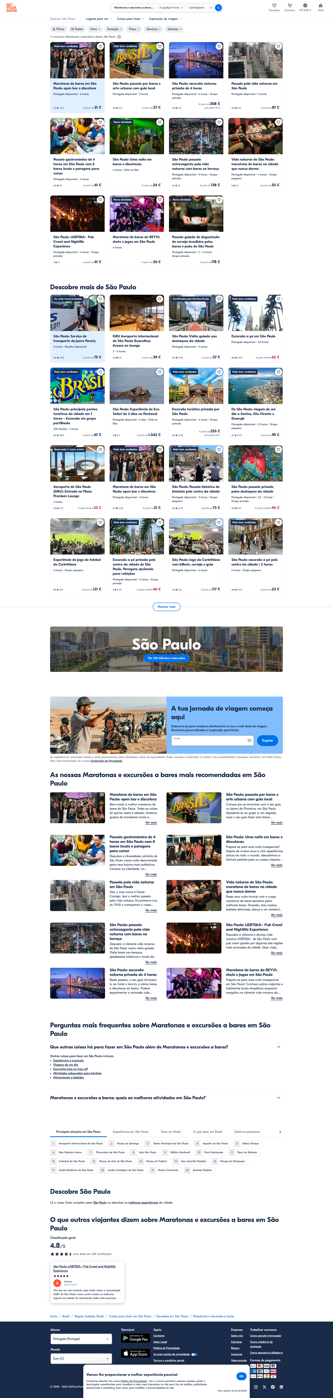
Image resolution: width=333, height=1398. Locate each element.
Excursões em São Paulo (172, 1316)
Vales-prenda (239, 1360)
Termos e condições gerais (168, 1360)
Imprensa (236, 1354)
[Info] (119, 36)
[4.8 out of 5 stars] (61, 1254)
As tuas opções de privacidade (171, 1354)
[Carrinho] (290, 5)
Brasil (66, 1316)
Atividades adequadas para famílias (77, 1073)
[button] (77, 77)
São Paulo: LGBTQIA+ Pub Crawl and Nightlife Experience (84, 1269)
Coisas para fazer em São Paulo (130, 1316)
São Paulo (100, 1202)
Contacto (158, 1335)
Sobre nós (237, 1335)
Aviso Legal (160, 1342)
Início (53, 1316)
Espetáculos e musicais (68, 1060)
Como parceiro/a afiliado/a (266, 1352)
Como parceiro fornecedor (265, 1335)
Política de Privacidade (166, 1348)
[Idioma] (305, 5)
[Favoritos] (274, 5)
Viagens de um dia (65, 1065)
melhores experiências (143, 1202)
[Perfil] (321, 5)
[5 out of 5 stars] (87, 1276)
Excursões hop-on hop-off (70, 1069)
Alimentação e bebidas (68, 1077)
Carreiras (236, 1342)
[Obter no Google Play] (135, 1339)
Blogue (235, 1348)
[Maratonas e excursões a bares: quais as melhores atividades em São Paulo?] (278, 1097)
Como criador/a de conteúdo (261, 1344)
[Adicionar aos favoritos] (100, 46)
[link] (77, 77)
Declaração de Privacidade (106, 761)
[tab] (78, 1132)
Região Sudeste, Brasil (89, 1316)
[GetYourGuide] (11, 8)
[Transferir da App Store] (135, 1353)
